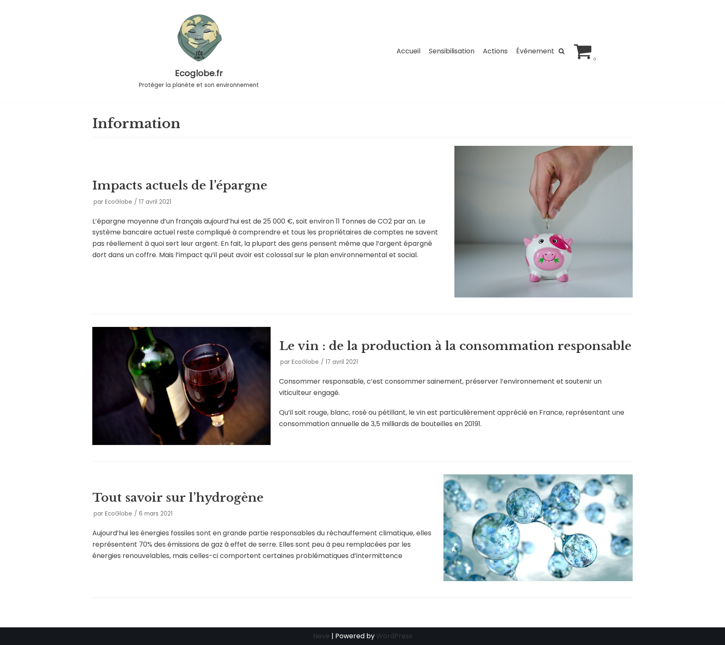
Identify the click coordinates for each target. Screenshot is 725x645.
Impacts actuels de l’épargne (179, 185)
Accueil (408, 51)
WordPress (394, 636)
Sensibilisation (452, 51)
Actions (495, 51)
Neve (321, 636)
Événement (535, 51)
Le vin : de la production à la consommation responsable (455, 346)
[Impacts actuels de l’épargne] (543, 295)
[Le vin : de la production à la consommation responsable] (181, 443)
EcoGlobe (118, 202)
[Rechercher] (561, 51)
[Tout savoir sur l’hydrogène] (538, 579)
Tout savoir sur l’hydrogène (177, 497)
